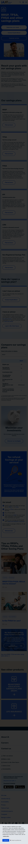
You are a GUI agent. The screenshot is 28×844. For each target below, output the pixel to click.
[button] (15, 840)
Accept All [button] (6, 840)
